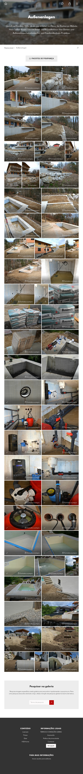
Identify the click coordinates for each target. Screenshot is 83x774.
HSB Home (25, 742)
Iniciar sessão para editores (41, 759)
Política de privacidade (51, 738)
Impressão (51, 735)
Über (25, 738)
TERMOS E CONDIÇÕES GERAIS (51, 732)
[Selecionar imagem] (7, 88)
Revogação (51, 746)
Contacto (51, 742)
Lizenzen (25, 732)
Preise (25, 735)
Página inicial (8, 48)
